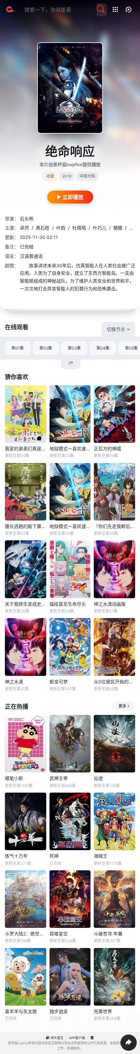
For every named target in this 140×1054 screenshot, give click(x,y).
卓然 (24, 228)
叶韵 (60, 228)
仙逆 (98, 778)
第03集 (74, 348)
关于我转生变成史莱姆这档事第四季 (25, 604)
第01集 (17, 348)
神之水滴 (14, 681)
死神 (54, 856)
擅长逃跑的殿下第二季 (25, 526)
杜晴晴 (79, 228)
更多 (122, 706)
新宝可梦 (58, 681)
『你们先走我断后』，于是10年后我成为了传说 (114, 526)
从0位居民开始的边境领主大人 (114, 681)
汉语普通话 (31, 256)
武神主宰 (58, 778)
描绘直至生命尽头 (67, 604)
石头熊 (27, 218)
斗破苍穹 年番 (108, 933)
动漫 (50, 176)
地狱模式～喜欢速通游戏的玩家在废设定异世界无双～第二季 (70, 448)
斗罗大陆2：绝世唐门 (25, 933)
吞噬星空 (58, 933)
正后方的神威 (107, 448)
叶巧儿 (99, 228)
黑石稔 (42, 228)
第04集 (102, 348)
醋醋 (117, 228)
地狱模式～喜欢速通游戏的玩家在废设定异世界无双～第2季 (70, 526)
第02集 (45, 348)
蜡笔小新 (14, 778)
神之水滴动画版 (110, 604)
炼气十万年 (16, 856)
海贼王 (100, 856)
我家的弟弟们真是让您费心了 (25, 448)
